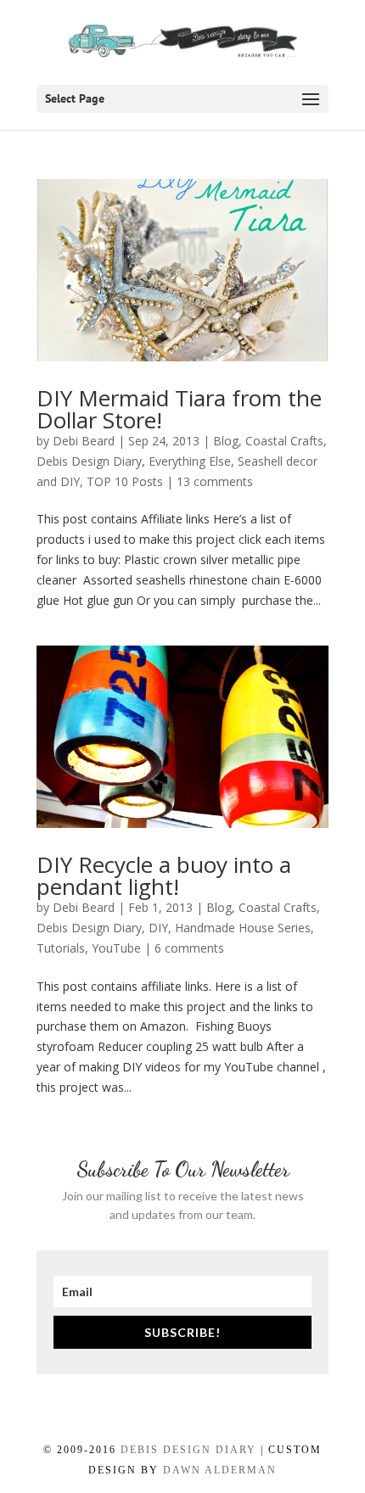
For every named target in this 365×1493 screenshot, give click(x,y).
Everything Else (190, 461)
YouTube (116, 948)
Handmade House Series (243, 928)
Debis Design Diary (89, 461)
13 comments (215, 481)
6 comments (189, 948)
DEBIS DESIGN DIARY (188, 1450)
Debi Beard (84, 441)
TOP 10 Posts (125, 481)
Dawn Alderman (220, 1470)
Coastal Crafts (284, 441)
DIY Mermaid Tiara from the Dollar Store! (179, 409)
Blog (226, 441)
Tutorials (60, 948)
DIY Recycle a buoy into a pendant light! (163, 875)
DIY (158, 928)
